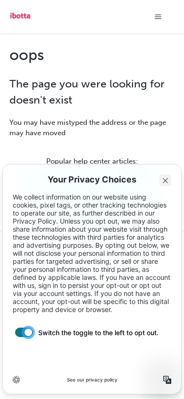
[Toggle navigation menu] (158, 17)
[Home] (20, 19)
